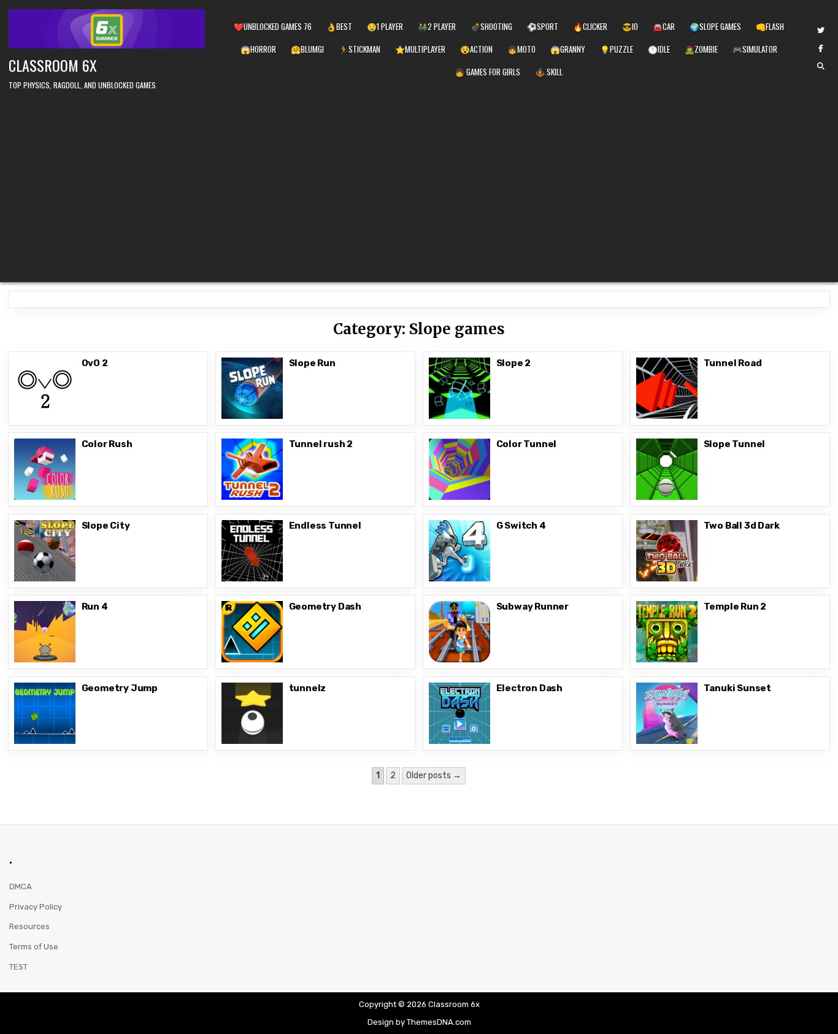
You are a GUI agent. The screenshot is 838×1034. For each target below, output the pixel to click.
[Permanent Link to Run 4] (44, 631)
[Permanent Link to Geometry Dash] (252, 631)
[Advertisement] (419, 184)
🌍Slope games (715, 26)
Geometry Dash (325, 606)
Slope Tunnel (735, 444)
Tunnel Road (733, 363)
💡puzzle (616, 49)
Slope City (106, 525)
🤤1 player (385, 26)
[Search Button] (821, 66)
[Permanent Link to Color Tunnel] (459, 469)
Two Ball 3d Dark (742, 525)
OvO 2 (95, 363)
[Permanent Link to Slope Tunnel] (667, 469)
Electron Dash (529, 688)
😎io (630, 26)
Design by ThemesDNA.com (419, 1022)
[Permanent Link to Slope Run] (252, 388)
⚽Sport (542, 26)
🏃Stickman (359, 49)
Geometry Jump (120, 688)
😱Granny (567, 49)
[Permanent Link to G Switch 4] (459, 550)
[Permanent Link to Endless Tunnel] (252, 550)
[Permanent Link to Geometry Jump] (44, 713)
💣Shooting (491, 26)
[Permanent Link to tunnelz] (252, 713)
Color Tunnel (526, 444)
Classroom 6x (53, 65)
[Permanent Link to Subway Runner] (459, 631)
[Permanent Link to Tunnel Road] (667, 388)
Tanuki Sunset (737, 688)
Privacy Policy (35, 906)
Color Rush (107, 444)
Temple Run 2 (735, 606)
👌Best (339, 26)
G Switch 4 (521, 525)
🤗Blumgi (307, 49)
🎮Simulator (754, 49)
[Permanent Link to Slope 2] (459, 388)
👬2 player (437, 26)
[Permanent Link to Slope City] (44, 550)
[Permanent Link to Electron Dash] (459, 713)
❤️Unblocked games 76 (273, 26)
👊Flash (770, 26)
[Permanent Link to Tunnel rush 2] (252, 469)
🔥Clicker (590, 26)
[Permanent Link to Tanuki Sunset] (667, 713)
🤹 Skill (549, 72)
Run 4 (95, 606)
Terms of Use (33, 946)
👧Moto (521, 49)
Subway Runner (532, 606)
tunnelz (307, 688)
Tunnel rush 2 (321, 444)
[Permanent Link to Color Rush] (44, 469)
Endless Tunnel (325, 525)
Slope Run (312, 363)
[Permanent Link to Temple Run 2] (667, 631)
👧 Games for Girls (487, 72)
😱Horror (258, 49)
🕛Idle (659, 49)
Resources (29, 926)
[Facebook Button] (821, 48)
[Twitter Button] (821, 31)
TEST (18, 966)
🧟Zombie (701, 49)
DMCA (20, 886)
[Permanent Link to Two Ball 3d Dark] (667, 550)
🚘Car (664, 26)
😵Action (476, 49)
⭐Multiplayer (420, 49)
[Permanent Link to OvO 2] (44, 388)
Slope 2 (513, 363)
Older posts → (433, 775)
